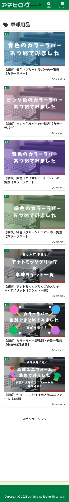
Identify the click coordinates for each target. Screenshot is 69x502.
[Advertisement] (34, 445)
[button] (61, 484)
